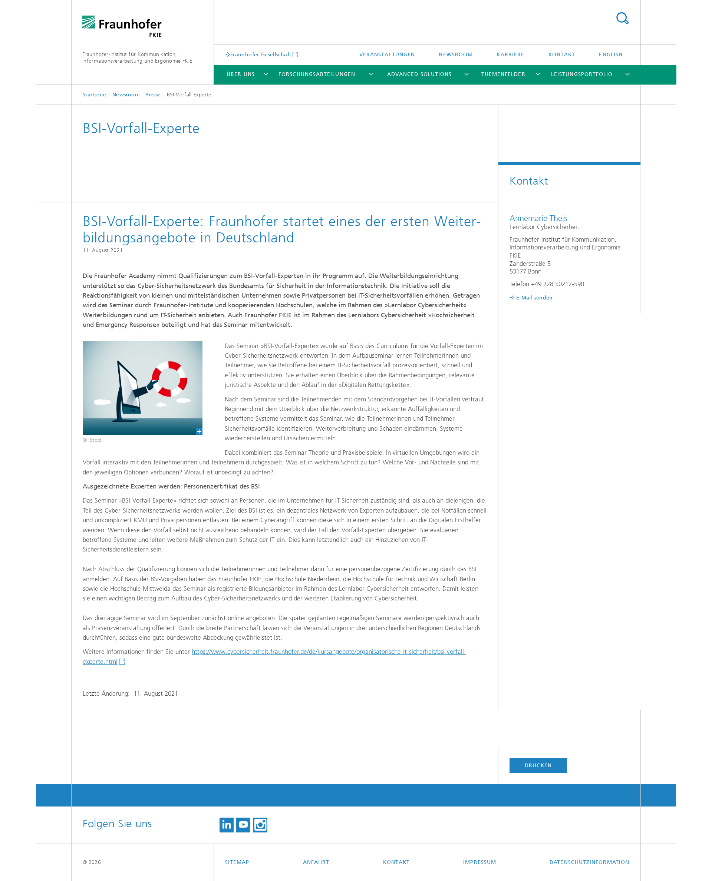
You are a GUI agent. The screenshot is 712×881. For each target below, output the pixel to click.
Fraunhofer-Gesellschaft (260, 54)
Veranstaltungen (387, 55)
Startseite (94, 95)
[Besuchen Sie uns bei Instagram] (260, 825)
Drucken (538, 765)
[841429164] (137, 388)
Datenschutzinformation (589, 862)
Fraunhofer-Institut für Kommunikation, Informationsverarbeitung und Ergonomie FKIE (137, 57)
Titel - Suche (622, 18)
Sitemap (237, 862)
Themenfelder (503, 74)
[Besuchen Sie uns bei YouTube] (243, 825)
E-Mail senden (534, 298)
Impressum (479, 862)
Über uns (241, 74)
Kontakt (562, 55)
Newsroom (456, 55)
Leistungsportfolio (582, 74)
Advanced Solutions (419, 74)
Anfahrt (316, 862)
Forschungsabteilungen (316, 74)
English (611, 55)
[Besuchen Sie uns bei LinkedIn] (227, 825)
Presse (153, 95)
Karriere (510, 55)
